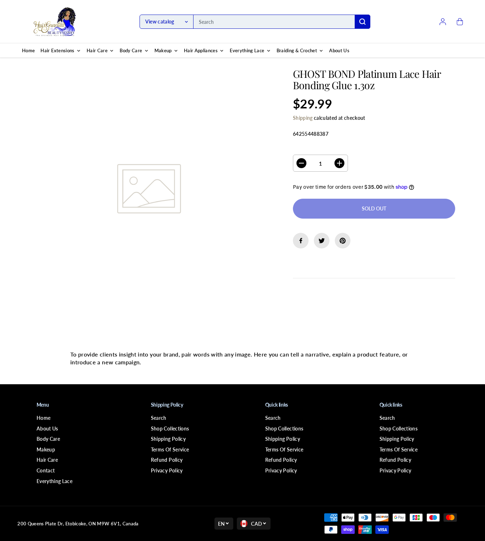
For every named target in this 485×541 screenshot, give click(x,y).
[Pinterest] (342, 240)
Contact (46, 470)
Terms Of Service (170, 449)
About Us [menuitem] (339, 50)
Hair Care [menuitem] (97, 50)
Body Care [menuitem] (131, 50)
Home (43, 418)
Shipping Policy (168, 439)
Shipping (303, 118)
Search (159, 418)
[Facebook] (301, 240)
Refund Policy (167, 460)
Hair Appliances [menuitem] (201, 50)
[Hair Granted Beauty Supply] (54, 22)
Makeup (46, 449)
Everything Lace (54, 481)
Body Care (48, 439)
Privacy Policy (167, 470)
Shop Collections (170, 428)
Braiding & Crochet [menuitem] (297, 50)
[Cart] (460, 22)
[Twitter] (321, 240)
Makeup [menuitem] (163, 50)
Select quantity (315, 148)
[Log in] (443, 22)
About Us (47, 428)
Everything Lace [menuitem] (247, 50)
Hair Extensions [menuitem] (57, 50)
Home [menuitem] (28, 50)
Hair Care (47, 460)
